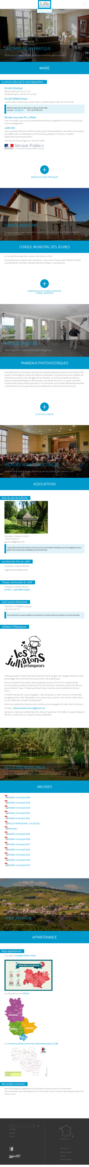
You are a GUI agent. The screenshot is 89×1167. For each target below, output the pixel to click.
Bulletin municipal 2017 (19, 844)
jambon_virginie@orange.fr (17, 589)
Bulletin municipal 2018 (19, 839)
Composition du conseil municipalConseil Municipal (44, 286)
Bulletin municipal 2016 (19, 849)
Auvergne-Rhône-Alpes (25, 955)
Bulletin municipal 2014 (19, 859)
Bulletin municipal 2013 (19, 865)
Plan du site (64, 1148)
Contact (12, 1137)
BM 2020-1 (13, 828)
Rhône (26, 993)
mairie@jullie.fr (19, 110)
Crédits (62, 1156)
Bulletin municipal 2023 (19, 812)
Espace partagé (65, 1159)
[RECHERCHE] (38, 1126)
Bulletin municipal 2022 (19, 818)
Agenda (12, 1133)
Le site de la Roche (44, 409)
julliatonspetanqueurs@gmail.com (29, 708)
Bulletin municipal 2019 (19, 833)
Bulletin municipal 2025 (19, 802)
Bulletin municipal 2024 (19, 807)
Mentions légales (66, 1152)
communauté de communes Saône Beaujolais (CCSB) (33, 1043)
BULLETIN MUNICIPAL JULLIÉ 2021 (24, 823)
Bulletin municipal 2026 (19, 797)
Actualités (12, 1129)
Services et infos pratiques (44, 171)
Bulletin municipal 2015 (19, 854)
